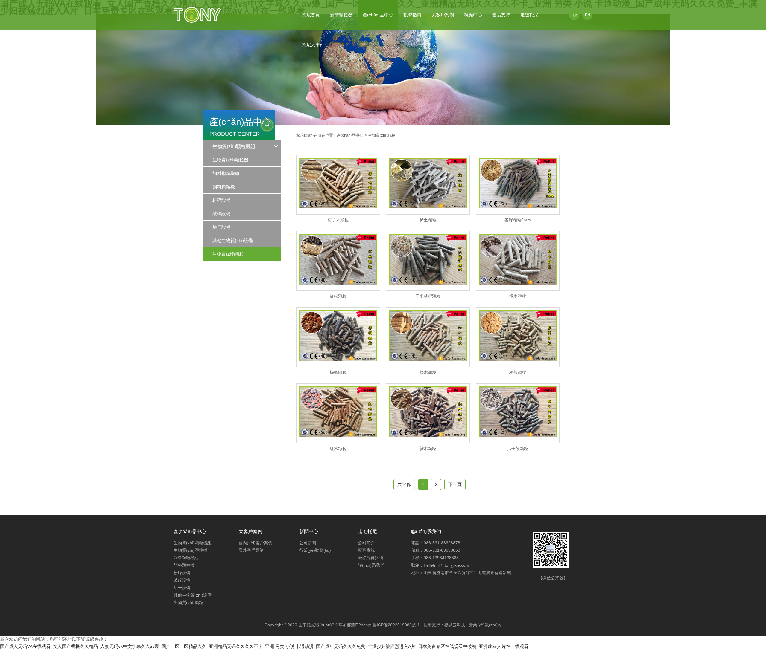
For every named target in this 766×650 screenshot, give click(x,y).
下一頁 (455, 484)
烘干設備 (182, 587)
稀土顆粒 (428, 220)
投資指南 (412, 14)
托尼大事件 (313, 44)
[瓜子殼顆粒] (517, 442)
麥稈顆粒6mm (517, 220)
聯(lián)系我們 (371, 565)
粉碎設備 (182, 572)
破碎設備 (182, 580)
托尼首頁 (311, 14)
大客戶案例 (442, 14)
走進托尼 (529, 14)
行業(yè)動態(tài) (315, 550)
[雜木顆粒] (427, 442)
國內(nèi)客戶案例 (255, 542)
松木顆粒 (428, 372)
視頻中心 (473, 14)
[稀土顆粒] (427, 213)
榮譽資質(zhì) (370, 557)
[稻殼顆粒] (517, 365)
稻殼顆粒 (517, 372)
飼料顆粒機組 (186, 557)
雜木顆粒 (428, 448)
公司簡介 (366, 542)
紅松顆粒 (338, 296)
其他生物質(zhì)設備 (193, 595)
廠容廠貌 (366, 550)
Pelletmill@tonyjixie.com (446, 565)
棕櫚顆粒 (338, 372)
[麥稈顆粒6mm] (517, 213)
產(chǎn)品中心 (378, 14)
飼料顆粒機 (184, 565)
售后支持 (501, 14)
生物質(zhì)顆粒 (381, 135)
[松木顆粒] (427, 365)
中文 (574, 15)
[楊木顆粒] (517, 289)
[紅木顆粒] (338, 442)
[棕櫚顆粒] (338, 365)
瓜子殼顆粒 (517, 448)
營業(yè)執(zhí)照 (485, 625)
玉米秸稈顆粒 (427, 296)
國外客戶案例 (251, 550)
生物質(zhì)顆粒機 (190, 550)
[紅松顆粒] (338, 289)
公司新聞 (307, 542)
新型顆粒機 (341, 14)
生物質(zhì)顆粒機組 (233, 146)
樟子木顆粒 (338, 220)
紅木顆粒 (338, 448)
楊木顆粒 (517, 296)
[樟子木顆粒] (338, 213)
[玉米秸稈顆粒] (427, 289)
